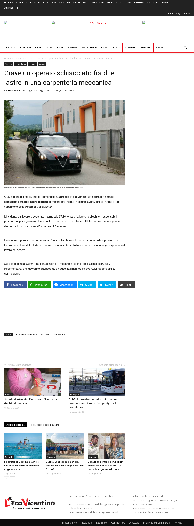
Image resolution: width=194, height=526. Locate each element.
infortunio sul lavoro (26, 334)
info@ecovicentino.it (157, 512)
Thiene (18, 58)
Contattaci (134, 522)
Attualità (21, 2)
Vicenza (10, 47)
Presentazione (69, 522)
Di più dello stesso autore (44, 424)
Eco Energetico (142, 2)
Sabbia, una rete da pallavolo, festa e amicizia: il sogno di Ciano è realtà (65, 465)
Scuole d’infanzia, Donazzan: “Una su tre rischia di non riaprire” (31, 401)
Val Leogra (25, 47)
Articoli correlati (15, 424)
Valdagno (74, 394)
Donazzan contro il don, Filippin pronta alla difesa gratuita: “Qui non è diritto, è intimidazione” (105, 465)
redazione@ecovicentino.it (162, 508)
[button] (185, 48)
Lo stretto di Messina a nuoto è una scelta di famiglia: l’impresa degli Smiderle (21, 465)
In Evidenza (21, 64)
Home (7, 58)
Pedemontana (89, 47)
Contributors (118, 522)
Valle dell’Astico (110, 47)
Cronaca (8, 2)
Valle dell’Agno (44, 47)
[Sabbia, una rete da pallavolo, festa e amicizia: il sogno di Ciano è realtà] (65, 446)
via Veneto (59, 334)
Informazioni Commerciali (157, 522)
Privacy (178, 522)
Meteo (110, 2)
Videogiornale (160, 2)
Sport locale (57, 2)
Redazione (14, 90)
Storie (127, 2)
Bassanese (146, 47)
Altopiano (130, 47)
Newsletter (87, 522)
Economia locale (39, 2)
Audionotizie (11, 8)
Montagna (98, 2)
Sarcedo (29, 58)
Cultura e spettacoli (78, 2)
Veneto (160, 47)
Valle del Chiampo (67, 47)
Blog (119, 2)
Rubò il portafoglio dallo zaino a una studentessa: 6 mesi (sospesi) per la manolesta (93, 403)
